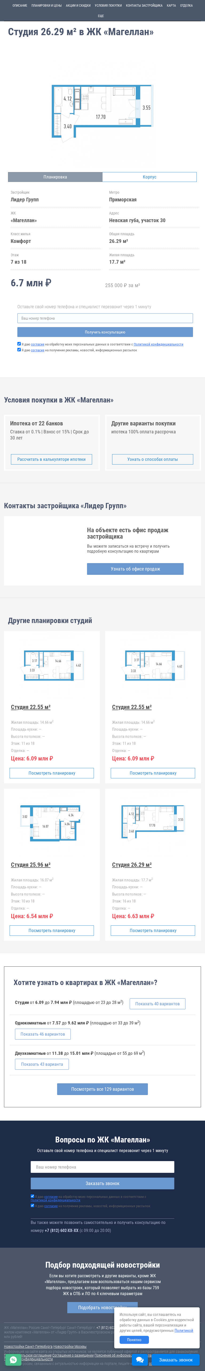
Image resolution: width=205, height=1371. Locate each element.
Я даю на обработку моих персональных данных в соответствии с (102, 344)
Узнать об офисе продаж (135, 569)
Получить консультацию (105, 332)
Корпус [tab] (149, 177)
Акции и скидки (78, 5)
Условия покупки (108, 5)
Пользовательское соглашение (28, 1355)
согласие (37, 344)
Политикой (184, 1330)
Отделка (186, 5)
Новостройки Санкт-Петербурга (28, 1346)
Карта (171, 5)
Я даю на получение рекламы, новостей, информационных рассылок (79, 350)
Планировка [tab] (55, 177)
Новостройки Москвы (69, 1346)
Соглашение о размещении (73, 1355)
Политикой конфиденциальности (158, 344)
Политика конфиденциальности (28, 1359)
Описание (20, 5)
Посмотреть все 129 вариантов (102, 1089)
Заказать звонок (103, 1183)
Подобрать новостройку (102, 1307)
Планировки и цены (46, 5)
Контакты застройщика (144, 5)
